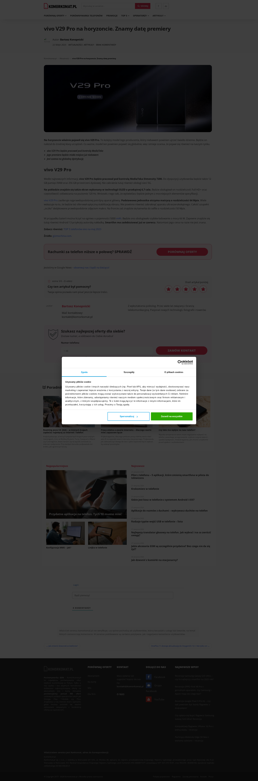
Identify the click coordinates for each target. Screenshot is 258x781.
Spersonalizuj (127, 416)
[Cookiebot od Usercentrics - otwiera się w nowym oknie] (180, 362)
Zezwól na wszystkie (171, 416)
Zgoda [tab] (84, 372)
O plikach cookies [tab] (173, 372)
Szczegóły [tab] (129, 372)
